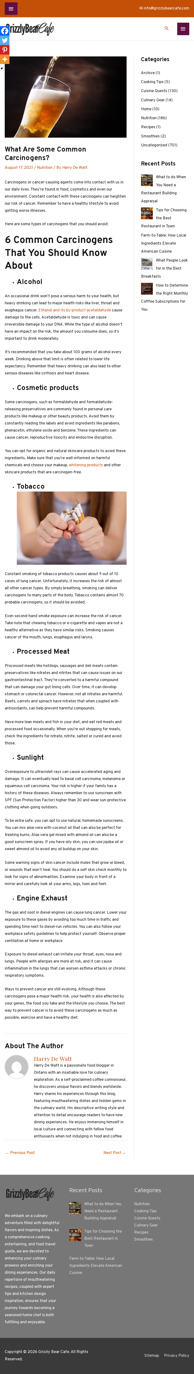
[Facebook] (4, 31)
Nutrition (45, 167)
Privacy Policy (176, 1355)
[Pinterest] (4, 50)
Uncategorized (154, 145)
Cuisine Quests (154, 91)
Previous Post (20, 1153)
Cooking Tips (152, 82)
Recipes (148, 127)
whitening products (86, 465)
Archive (148, 73)
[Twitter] (4, 40)
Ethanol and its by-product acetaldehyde (74, 310)
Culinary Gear (153, 100)
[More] (4, 59)
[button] (166, 29)
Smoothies (150, 136)
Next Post (114, 1153)
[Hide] (2, 68)
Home (146, 109)
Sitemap (151, 1355)
